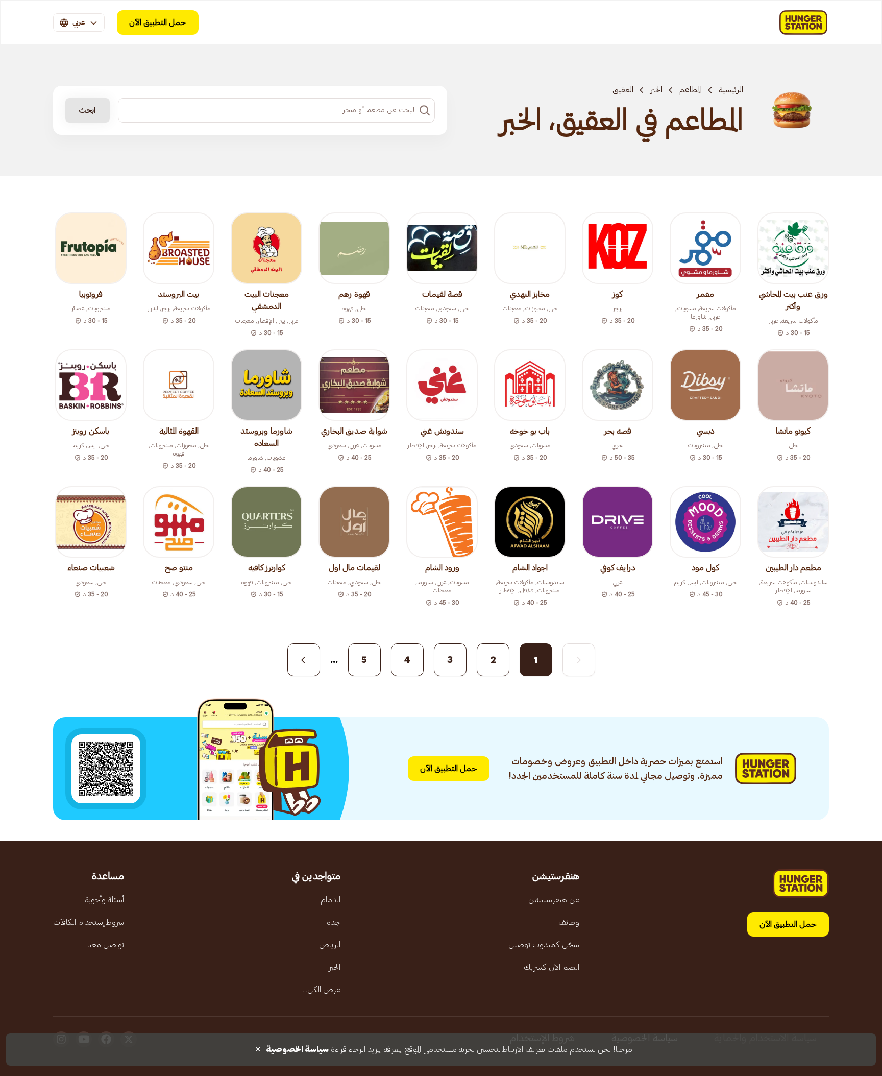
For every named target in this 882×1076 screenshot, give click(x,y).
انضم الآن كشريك (551, 967)
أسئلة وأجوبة (104, 900)
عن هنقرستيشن (553, 900)
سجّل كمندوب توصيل (543, 945)
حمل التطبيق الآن (157, 22)
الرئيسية (731, 90)
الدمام (330, 900)
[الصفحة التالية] (303, 659)
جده (333, 922)
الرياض (329, 945)
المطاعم (690, 90)
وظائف (568, 922)
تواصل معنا (105, 945)
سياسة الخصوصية (297, 1049)
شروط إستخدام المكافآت (88, 922)
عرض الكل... (321, 990)
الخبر (656, 90)
